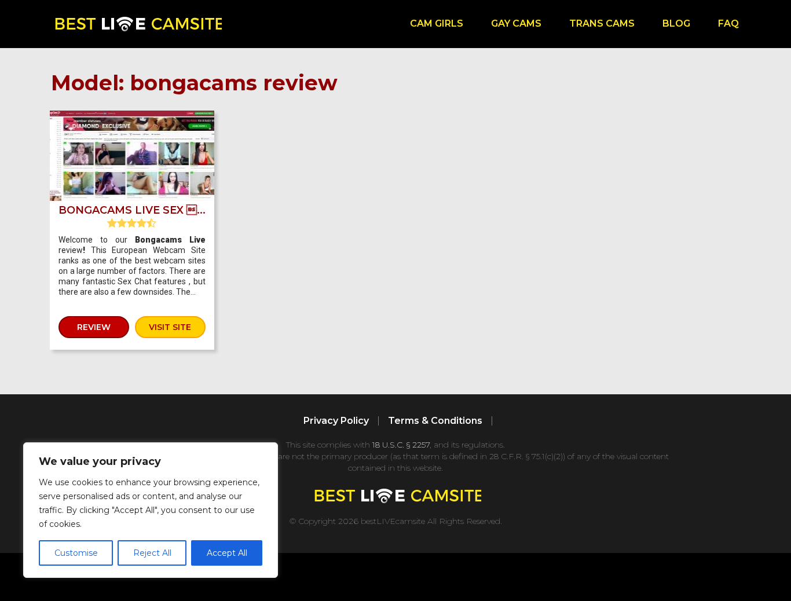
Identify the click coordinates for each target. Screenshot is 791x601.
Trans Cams (602, 23)
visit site (170, 327)
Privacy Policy (336, 420)
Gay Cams (516, 23)
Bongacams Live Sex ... (132, 210)
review (94, 327)
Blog (676, 23)
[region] (150, 510)
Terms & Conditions (435, 420)
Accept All (227, 553)
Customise (76, 553)
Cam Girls (436, 23)
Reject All (152, 553)
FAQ (728, 23)
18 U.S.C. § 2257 (401, 444)
